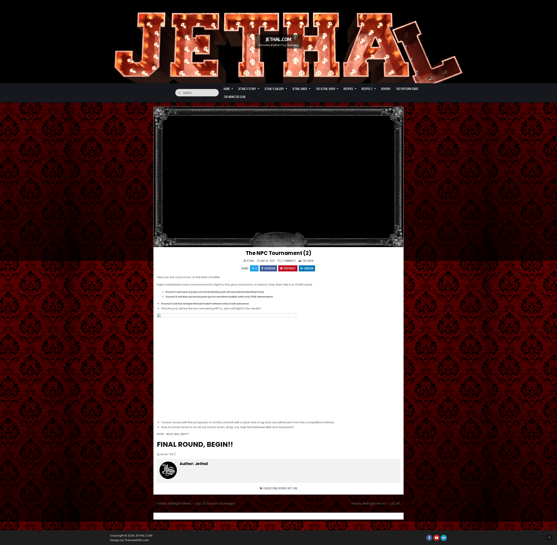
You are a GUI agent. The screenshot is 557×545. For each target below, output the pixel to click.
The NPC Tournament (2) (278, 253)
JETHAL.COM (278, 39)
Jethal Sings (299, 88)
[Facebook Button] (429, 538)
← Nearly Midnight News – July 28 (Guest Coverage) (194, 503)
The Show (308, 261)
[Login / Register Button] (444, 538)
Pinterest (290, 268)
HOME (227, 88)
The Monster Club (234, 97)
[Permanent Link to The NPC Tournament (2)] (278, 177)
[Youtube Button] (436, 538)
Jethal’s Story (247, 88)
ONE (295, 488)
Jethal (250, 260)
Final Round (279, 488)
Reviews (386, 88)
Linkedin (308, 268)
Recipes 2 (367, 88)
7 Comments (289, 260)
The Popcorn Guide (407, 88)
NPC (289, 488)
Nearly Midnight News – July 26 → (378, 503)
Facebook (269, 268)
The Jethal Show (325, 88)
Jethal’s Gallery (274, 88)
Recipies (348, 88)
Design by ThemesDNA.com (129, 540)
